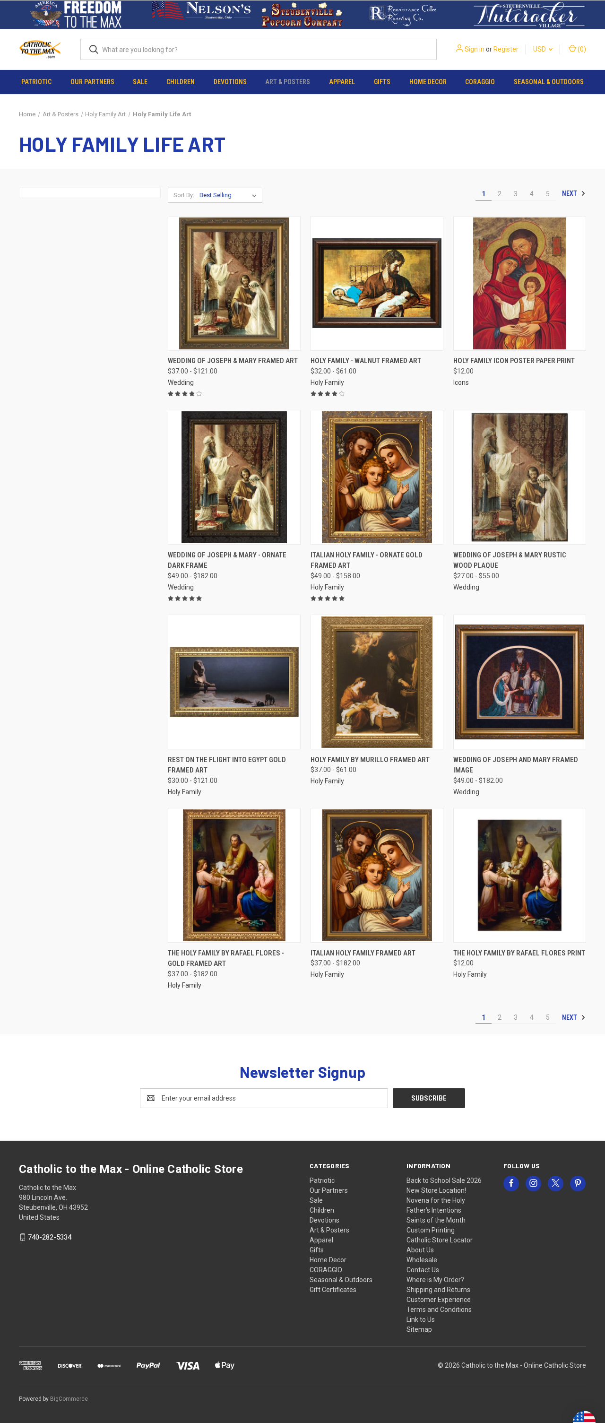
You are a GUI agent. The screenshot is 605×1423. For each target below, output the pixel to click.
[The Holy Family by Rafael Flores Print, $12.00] (519, 875)
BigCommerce (69, 1399)
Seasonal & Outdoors (549, 82)
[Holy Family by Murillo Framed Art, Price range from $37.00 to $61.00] (376, 681)
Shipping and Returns (438, 1289)
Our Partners (92, 82)
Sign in (474, 49)
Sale (140, 82)
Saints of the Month (436, 1220)
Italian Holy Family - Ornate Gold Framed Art (367, 560)
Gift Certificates (333, 1289)
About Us (420, 1250)
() (581, 49)
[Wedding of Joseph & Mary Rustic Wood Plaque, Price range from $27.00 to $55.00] (519, 477)
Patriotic (36, 82)
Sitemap (419, 1329)
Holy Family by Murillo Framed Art (370, 759)
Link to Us (420, 1319)
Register (506, 49)
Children (180, 82)
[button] (76, 14)
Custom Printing (430, 1230)
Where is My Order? (435, 1280)
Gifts (382, 82)
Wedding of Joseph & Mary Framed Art (233, 360)
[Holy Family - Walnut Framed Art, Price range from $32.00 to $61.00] (376, 283)
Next (570, 193)
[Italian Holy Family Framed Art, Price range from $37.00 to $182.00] (376, 875)
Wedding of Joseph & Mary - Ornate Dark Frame (227, 560)
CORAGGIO (480, 82)
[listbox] (230, 195)
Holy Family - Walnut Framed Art (366, 360)
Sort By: (183, 195)
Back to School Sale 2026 (444, 1180)
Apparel (342, 82)
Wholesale (421, 1260)
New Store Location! (436, 1190)
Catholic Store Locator (439, 1240)
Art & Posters (287, 82)
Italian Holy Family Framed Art (363, 953)
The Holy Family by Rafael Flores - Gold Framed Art (226, 958)
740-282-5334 (49, 1237)
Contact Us (422, 1270)
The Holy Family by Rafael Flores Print (519, 953)
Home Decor (428, 82)
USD (540, 49)
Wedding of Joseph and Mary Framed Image (515, 765)
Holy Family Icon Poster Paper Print (514, 360)
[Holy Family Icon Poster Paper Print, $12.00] (519, 283)
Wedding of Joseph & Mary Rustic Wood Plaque (509, 560)
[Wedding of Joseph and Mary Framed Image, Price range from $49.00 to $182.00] (519, 681)
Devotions (230, 82)
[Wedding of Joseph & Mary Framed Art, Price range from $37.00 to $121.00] (234, 283)
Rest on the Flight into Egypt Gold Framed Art (227, 765)
